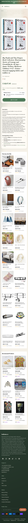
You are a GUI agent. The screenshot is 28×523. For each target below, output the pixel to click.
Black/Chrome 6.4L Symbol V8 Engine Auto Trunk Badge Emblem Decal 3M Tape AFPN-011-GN (20, 342)
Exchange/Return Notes (7, 135)
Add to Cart (14, 99)
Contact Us (4, 480)
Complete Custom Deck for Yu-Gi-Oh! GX (20, 392)
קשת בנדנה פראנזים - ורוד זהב (8, 245)
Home (2, 10)
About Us (4, 478)
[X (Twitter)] (16, 458)
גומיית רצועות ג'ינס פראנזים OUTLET (7, 226)
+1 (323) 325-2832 (5, 468)
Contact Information (6, 502)
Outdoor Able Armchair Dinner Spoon (7, 265)
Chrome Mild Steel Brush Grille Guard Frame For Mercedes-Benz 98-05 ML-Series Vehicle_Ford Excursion (7, 303)
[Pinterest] (19, 458)
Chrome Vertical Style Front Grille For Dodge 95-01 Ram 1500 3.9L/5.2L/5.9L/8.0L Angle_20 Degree (8, 342)
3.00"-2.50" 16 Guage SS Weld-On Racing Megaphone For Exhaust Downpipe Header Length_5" (7, 322)
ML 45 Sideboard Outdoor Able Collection (7, 207)
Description (4, 109)
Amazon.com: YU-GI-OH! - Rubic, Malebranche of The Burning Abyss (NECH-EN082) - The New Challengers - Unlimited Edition (7, 414)
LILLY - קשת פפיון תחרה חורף (20, 245)
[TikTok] (12, 458)
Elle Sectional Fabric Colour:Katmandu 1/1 (19, 169)
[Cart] (25, 6)
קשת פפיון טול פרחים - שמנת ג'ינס (19, 265)
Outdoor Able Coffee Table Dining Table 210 (7, 169)
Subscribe (23, 509)
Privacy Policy (4, 494)
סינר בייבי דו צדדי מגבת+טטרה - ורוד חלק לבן (8, 188)
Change (23, 92)
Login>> (6, 376)
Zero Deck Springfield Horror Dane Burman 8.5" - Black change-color (20, 414)
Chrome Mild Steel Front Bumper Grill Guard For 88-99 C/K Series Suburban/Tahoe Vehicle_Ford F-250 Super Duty (20, 303)
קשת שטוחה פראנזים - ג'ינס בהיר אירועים (19, 207)
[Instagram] (6, 458)
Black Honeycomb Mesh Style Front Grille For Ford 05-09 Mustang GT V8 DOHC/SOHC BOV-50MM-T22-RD (19, 284)
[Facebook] (3, 458)
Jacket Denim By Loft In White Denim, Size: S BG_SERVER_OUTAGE (7, 392)
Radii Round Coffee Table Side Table (19, 226)
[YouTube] (9, 458)
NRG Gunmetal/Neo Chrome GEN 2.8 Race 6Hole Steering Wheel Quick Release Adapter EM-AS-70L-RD (20, 322)
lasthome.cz (7, 6)
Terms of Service (5, 497)
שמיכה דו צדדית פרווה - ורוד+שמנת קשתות (6, 284)
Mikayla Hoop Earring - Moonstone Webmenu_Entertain (7, 369)
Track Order (4, 485)
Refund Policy (4, 492)
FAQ (2, 483)
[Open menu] (2, 6)
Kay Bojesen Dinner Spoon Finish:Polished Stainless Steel (20, 188)
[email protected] (7, 143)
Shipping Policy (5, 499)
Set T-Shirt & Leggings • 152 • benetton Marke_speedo (20, 369)
